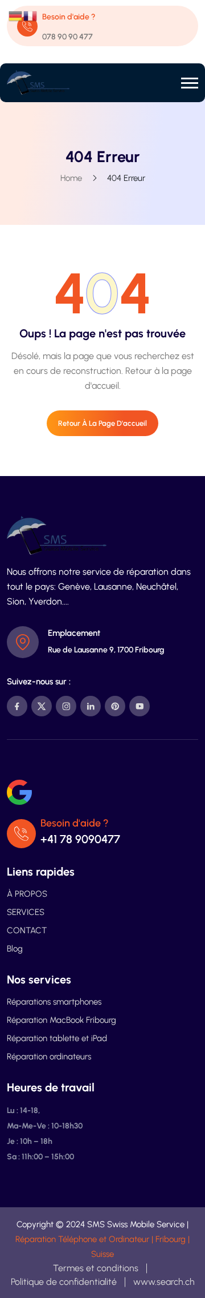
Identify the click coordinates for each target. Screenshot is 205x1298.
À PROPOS (27, 894)
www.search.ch (164, 1281)
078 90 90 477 (67, 37)
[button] (189, 83)
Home (71, 178)
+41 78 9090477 (80, 839)
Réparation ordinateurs (49, 1056)
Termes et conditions (95, 1268)
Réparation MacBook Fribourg (61, 1020)
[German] (16, 15)
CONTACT (27, 930)
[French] (30, 15)
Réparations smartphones (54, 1002)
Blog (15, 949)
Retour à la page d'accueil (102, 423)
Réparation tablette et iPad (57, 1038)
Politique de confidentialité (64, 1281)
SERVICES (25, 912)
